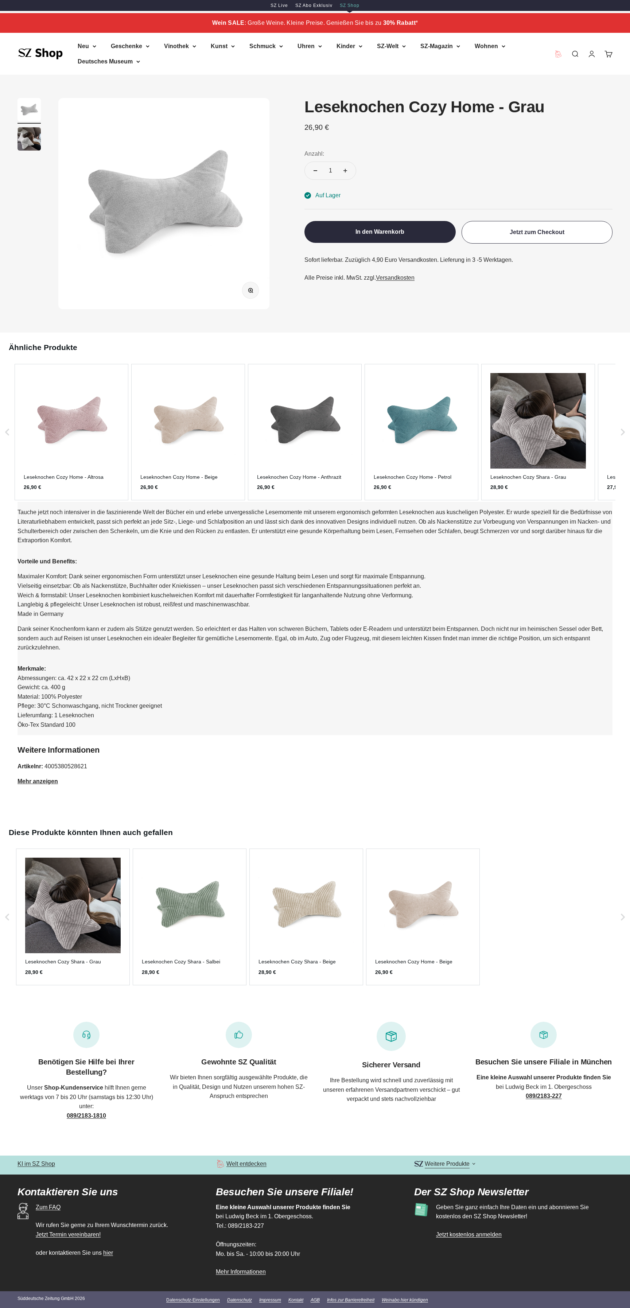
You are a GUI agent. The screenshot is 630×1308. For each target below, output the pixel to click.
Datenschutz (239, 1300)
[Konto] (592, 54)
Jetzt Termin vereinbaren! (68, 1234)
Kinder (346, 46)
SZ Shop (349, 5)
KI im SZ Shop (36, 1164)
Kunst (219, 46)
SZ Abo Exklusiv (313, 5)
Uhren (306, 46)
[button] (7, 432)
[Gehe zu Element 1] (29, 111)
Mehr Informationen (241, 1272)
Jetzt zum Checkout (537, 232)
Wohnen (486, 46)
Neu (83, 46)
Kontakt (295, 1300)
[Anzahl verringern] (315, 170)
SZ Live (279, 5)
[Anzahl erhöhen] (345, 170)
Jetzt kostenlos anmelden (469, 1234)
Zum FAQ (48, 1207)
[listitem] (71, 432)
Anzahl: (314, 154)
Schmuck (262, 46)
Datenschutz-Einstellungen (193, 1300)
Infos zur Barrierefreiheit (350, 1300)
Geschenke (126, 46)
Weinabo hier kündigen (405, 1300)
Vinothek (176, 46)
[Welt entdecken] (220, 1163)
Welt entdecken (246, 1164)
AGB (315, 1300)
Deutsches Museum (105, 61)
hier (108, 1253)
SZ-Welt (387, 46)
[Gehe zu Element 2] (29, 140)
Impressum (270, 1300)
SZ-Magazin (436, 46)
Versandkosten (395, 278)
